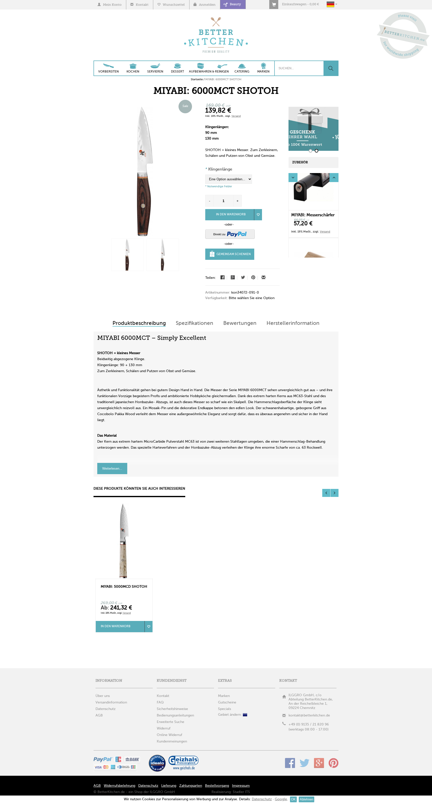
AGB (97, 785)
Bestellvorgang (217, 785)
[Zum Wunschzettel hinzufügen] (148, 626)
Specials (224, 709)
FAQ (160, 702)
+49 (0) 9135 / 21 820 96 (308, 724)
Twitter (305, 763)
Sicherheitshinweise (172, 709)
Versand (236, 116)
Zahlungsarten (190, 785)
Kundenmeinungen (172, 741)
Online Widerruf (169, 735)
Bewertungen (239, 323)
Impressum (241, 785)
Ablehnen (306, 799)
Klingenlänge (218, 170)
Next (334, 177)
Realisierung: (222, 792)
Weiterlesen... (112, 468)
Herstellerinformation (293, 323)
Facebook (290, 763)
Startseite (197, 79)
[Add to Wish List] (258, 214)
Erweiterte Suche (170, 722)
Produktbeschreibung (139, 323)
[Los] (331, 68)
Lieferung (168, 785)
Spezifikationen (194, 323)
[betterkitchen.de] (216, 17)
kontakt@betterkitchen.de (309, 715)
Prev (293, 177)
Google (319, 763)
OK (293, 799)
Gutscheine (227, 702)
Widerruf (163, 728)
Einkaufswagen (294, 4)
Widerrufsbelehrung (119, 785)
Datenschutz (148, 785)
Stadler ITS (241, 792)
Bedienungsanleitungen (175, 715)
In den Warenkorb (231, 214)
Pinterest (333, 763)
